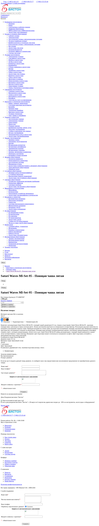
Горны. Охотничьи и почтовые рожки (21, 88)
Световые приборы (15, 185)
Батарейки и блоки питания (18, 155)
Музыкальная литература (17, 145)
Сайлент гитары (14, 36)
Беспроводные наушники (17, 199)
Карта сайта (8, 444)
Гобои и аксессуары (15, 72)
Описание (6, 322)
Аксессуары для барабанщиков (19, 136)
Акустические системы (16, 162)
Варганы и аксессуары (16, 112)
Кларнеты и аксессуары (16, 63)
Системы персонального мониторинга (21, 204)
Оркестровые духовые (16, 86)
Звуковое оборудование (12, 157)
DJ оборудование (10, 211)
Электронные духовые (16, 56)
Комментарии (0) (32, 322)
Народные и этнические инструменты (17, 101)
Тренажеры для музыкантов (18, 141)
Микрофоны (13, 190)
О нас (6, 252)
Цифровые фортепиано (16, 29)
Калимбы (12, 107)
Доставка (8, 441)
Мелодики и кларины (16, 79)
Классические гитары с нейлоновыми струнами (24, 44)
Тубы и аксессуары (15, 77)
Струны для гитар (14, 53)
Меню (3, 262)
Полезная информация (12, 257)
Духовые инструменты (12, 55)
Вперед (4, 287)
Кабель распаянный (15, 231)
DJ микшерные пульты (16, 212)
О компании (9, 476)
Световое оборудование (12, 179)
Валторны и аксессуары (16, 82)
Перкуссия (12, 124)
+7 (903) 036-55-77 (27, 1)
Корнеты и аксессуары (16, 75)
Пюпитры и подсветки (16, 153)
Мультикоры (13, 228)
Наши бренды (9, 481)
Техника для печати (11, 247)
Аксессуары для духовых (17, 74)
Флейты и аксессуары (16, 60)
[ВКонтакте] (2, 320)
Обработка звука (14, 169)
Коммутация (9, 224)
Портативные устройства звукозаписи (21, 193)
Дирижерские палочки (16, 148)
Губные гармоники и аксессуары (19, 67)
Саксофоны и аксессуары (17, 58)
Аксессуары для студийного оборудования (23, 178)
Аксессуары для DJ (15, 219)
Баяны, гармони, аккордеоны (18, 103)
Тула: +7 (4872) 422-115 (11, 1)
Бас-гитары (12, 46)
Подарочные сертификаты (17, 147)
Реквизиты (8, 478)
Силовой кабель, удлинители (18, 226)
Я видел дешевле (6, 300)
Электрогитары (14, 37)
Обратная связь (10, 466)
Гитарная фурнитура (15, 49)
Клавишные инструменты (13, 22)
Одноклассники (10, 429)
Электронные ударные (16, 121)
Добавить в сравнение (8, 306)
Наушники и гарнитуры (12, 197)
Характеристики (18, 322)
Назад (3, 281)
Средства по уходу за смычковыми (20, 100)
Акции (7, 451)
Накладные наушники (16, 200)
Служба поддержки (18, 3)
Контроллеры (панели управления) (20, 176)
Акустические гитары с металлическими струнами (25, 39)
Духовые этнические (15, 114)
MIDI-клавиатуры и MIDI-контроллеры (22, 30)
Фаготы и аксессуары (16, 84)
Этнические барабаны (16, 110)
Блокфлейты (13, 65)
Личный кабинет (6, 3)
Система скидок (10, 454)
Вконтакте (8, 425)
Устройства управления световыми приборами (24, 181)
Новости (7, 256)
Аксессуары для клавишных (18, 32)
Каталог (7, 250)
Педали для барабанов (16, 133)
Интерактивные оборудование (15, 237)
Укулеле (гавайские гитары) (18, 41)
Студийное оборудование (13, 171)
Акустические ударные (16, 119)
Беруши (11, 143)
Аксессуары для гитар (16, 48)
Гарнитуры (12, 202)
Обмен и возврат (10, 464)
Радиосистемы (13, 192)
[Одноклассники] (4, 320)
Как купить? (9, 254)
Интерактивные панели (16, 240)
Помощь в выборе (11, 461)
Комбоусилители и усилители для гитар (22, 43)
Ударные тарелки (14, 126)
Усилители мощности (16, 159)
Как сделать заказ (10, 437)
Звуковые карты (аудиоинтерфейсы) (20, 173)
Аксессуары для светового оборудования (22, 186)
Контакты (8, 259)
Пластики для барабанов (17, 129)
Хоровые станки (14, 140)
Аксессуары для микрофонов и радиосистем (23, 195)
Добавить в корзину (7, 304)
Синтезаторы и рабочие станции (19, 27)
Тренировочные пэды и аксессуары (20, 134)
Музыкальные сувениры (17, 150)
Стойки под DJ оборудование (18, 221)
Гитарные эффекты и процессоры (20, 51)
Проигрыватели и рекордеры (18, 160)
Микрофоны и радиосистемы (14, 188)
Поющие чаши (13, 108)
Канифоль (12, 98)
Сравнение (5, 15)
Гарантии (8, 442)
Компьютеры (13, 242)
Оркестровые (13, 122)
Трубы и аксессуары (15, 62)
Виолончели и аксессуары (17, 93)
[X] (7, 320)
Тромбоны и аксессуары (16, 70)
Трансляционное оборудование (19, 167)
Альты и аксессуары (15, 95)
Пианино (12, 23)
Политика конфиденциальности (11, 484)
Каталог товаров (10, 479)
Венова (11, 69)
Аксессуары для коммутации (18, 235)
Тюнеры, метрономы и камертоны (20, 152)
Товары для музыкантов (12, 138)
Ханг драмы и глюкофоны (17, 115)
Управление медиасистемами (18, 244)
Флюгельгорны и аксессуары (18, 81)
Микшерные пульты (15, 164)
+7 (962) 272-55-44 (42, 1)
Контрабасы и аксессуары (17, 96)
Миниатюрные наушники (17, 205)
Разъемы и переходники (16, 230)
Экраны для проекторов (16, 238)
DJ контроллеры (14, 214)
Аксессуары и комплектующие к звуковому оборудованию (28, 166)
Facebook (8, 427)
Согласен (30, 507)
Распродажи (9, 452)
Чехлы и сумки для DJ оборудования (21, 223)
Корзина (4, 17)
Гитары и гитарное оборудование (16, 34)
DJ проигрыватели (15, 218)
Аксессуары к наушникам (17, 209)
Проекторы (12, 245)
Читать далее (5, 405)
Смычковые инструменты (13, 89)
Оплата (7, 439)
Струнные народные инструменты (20, 105)
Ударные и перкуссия (12, 117)
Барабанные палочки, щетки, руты (20, 127)
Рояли (10, 25)
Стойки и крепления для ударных (20, 131)
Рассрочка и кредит (11, 462)
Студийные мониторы (16, 174)
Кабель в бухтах (14, 233)
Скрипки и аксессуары (16, 91)
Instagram (8, 431)
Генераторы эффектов (16, 183)
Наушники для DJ (14, 207)
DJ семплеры (13, 216)
